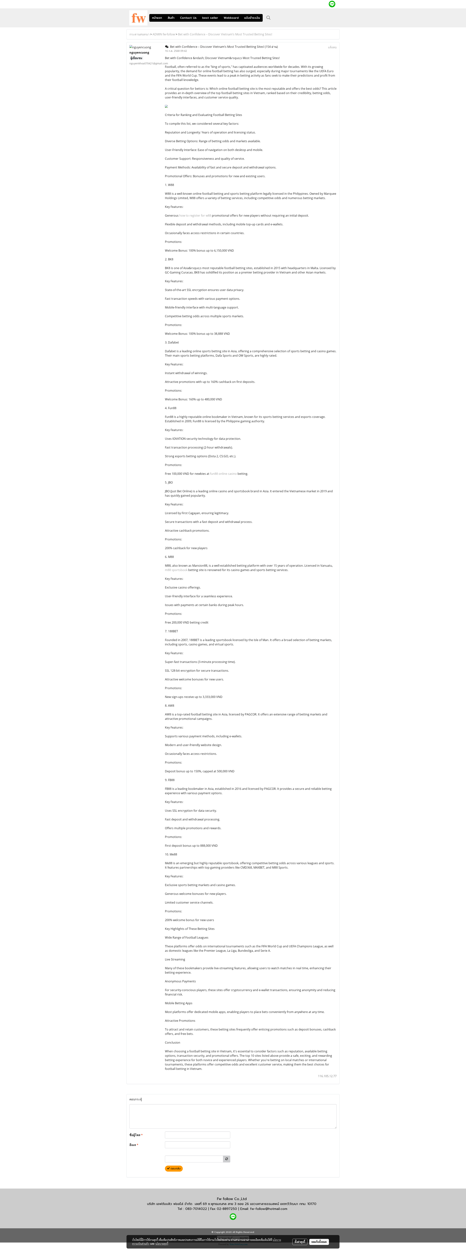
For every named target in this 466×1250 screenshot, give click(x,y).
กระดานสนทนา (139, 34)
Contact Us (188, 17)
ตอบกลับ (175, 1169)
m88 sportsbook (176, 570)
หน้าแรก (157, 17)
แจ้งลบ (332, 47)
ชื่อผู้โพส (136, 1135)
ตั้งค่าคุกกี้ (300, 1241)
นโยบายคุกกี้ (161, 1243)
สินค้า (171, 17)
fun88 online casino (223, 474)
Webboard (231, 17)
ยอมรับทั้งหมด (319, 1241)
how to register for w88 (195, 215)
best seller (210, 17)
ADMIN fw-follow (164, 34)
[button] (268, 17)
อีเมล (133, 1145)
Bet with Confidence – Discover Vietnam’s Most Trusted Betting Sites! (225, 34)
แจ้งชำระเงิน (252, 17)
